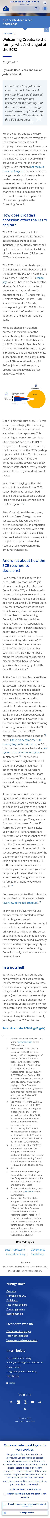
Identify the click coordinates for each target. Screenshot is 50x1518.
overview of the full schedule (20, 903)
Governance (38, 1250)
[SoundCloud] (40, 1402)
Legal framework (15, 1250)
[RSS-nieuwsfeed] (25, 1408)
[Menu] (45, 8)
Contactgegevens (15, 1309)
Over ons (11, 1291)
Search (36, 8)
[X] (11, 1402)
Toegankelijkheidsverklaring (21, 1372)
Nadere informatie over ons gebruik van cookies (26, 1495)
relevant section (24, 1042)
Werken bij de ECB (16, 1296)
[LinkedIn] (18, 1402)
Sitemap (12, 1383)
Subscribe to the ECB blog (19, 1028)
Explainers (12, 1300)
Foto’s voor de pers (16, 1305)
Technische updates (17, 1336)
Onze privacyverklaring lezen (27, 1489)
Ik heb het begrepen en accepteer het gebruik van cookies (27, 1505)
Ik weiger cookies (27, 1513)
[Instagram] (25, 1402)
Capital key (37, 1254)
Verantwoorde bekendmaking (22, 1340)
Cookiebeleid (13, 1367)
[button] (45, 3)
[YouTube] (32, 1402)
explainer (29, 1192)
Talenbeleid (12, 1376)
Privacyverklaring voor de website (24, 1363)
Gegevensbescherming (18, 1358)
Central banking (15, 1254)
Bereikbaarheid (14, 1314)
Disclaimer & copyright (18, 1331)
